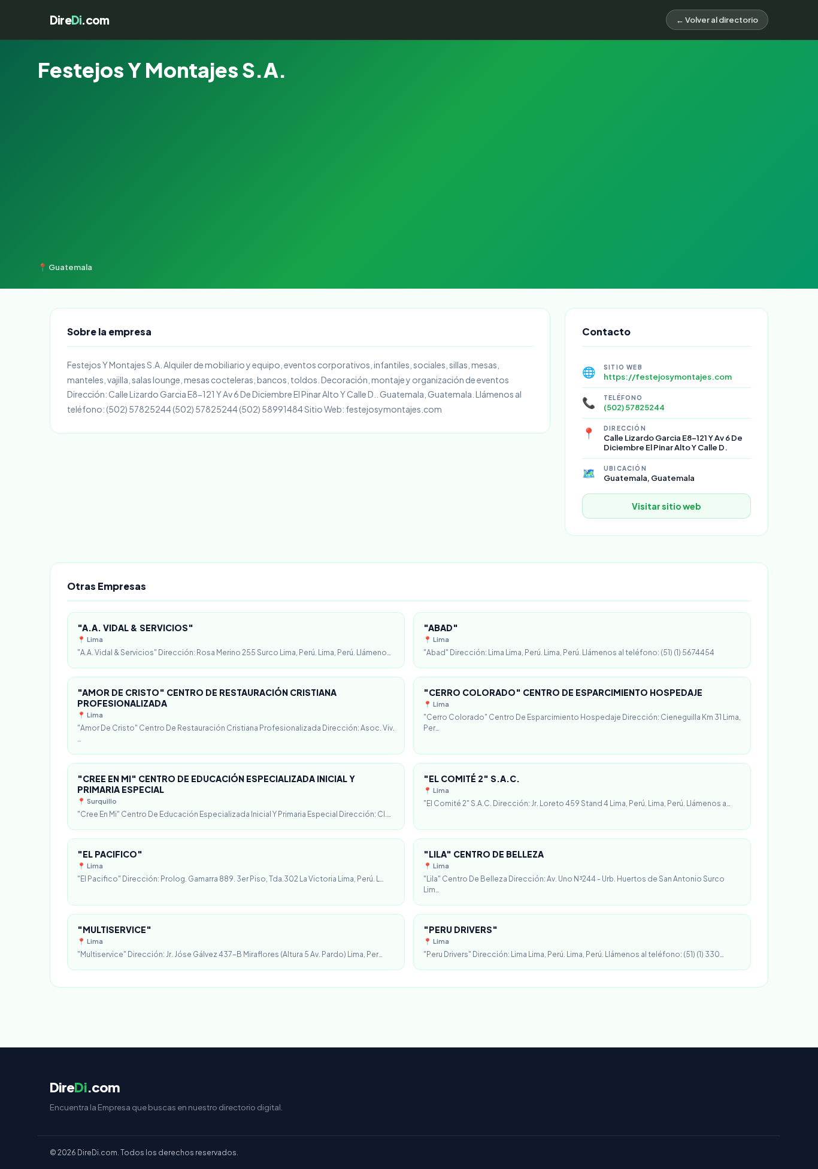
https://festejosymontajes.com (668, 376)
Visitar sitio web (666, 506)
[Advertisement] (409, 172)
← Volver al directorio (717, 20)
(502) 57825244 (634, 407)
